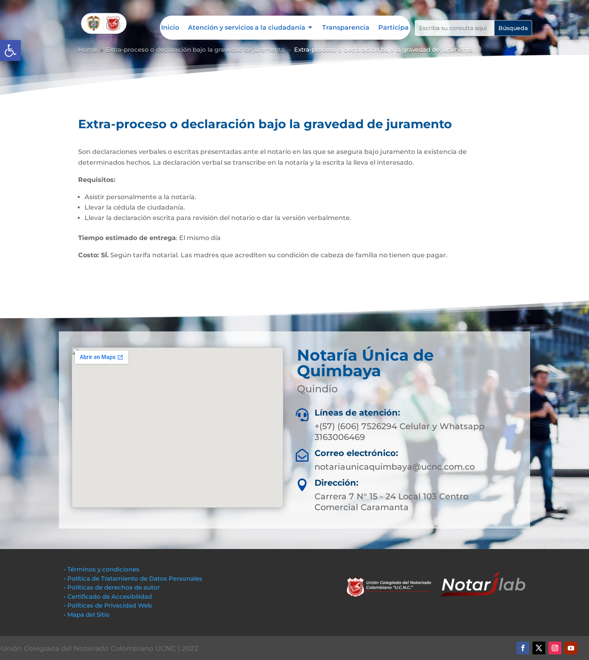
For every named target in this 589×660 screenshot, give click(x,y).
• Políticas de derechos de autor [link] (112, 587)
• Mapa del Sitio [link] (87, 614)
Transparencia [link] (345, 28)
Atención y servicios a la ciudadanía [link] (246, 28)
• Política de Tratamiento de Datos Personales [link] (133, 578)
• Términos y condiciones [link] (101, 569)
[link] (10, 50)
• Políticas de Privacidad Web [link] (108, 605)
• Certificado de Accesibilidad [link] (108, 596)
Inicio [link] (170, 28)
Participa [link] (393, 28)
